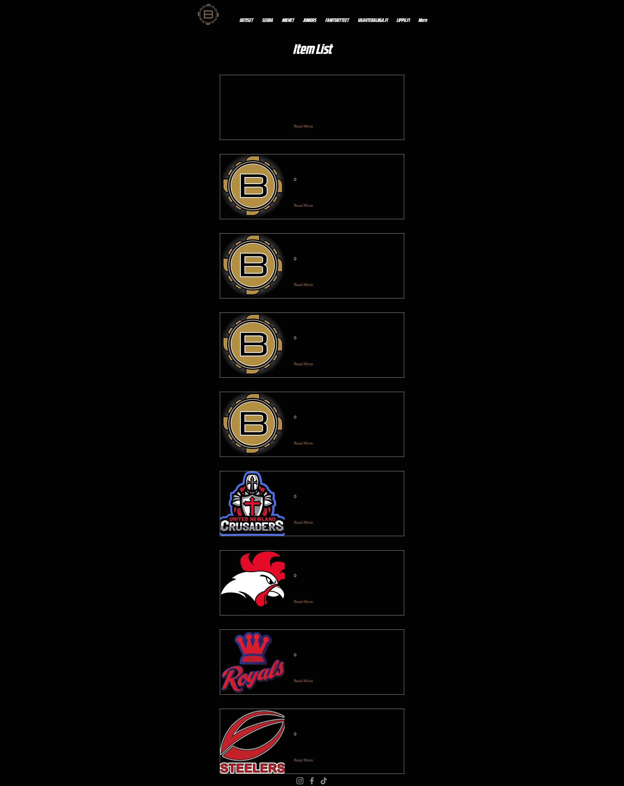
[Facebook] (312, 781)
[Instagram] (300, 781)
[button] (307, 126)
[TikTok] (324, 781)
